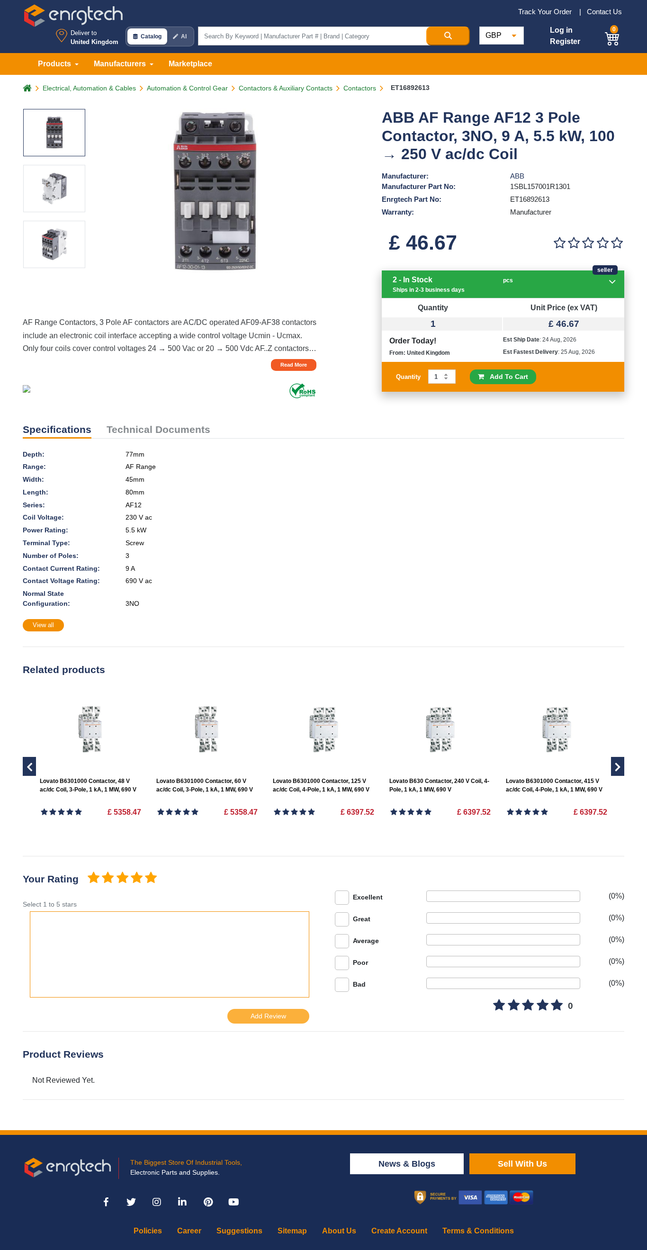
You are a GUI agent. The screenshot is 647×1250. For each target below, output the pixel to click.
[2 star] (107, 878)
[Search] (448, 36)
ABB (517, 176)
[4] (602, 243)
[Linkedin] (182, 1202)
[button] (612, 37)
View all (43, 625)
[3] (588, 243)
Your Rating (51, 878)
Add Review (268, 1016)
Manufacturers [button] (121, 64)
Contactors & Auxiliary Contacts (285, 88)
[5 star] (151, 878)
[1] (559, 243)
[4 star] (136, 878)
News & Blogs (406, 1164)
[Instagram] (157, 1202)
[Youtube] (233, 1202)
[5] (617, 243)
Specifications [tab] (57, 429)
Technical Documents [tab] (158, 429)
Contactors (359, 88)
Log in (561, 30)
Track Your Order (546, 12)
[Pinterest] (208, 1202)
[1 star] (93, 878)
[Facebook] (105, 1202)
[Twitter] (131, 1202)
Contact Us (604, 12)
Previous (617, 766)
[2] (573, 243)
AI (184, 36)
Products (55, 64)
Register (565, 41)
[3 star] (122, 878)
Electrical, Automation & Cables (89, 88)
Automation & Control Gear (187, 88)
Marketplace (190, 64)
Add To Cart (506, 376)
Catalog (151, 36)
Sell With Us (522, 1164)
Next (29, 766)
